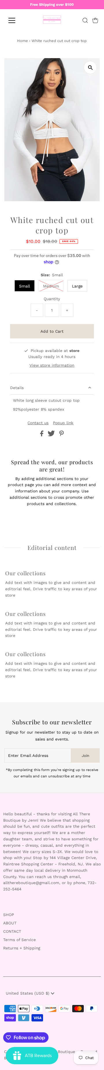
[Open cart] (95, 20)
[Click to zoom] (90, 67)
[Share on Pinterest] (61, 435)
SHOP (8, 914)
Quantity (52, 298)
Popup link (63, 423)
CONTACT (12, 931)
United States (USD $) (28, 993)
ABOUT (9, 923)
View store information (51, 365)
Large (77, 286)
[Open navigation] (15, 20)
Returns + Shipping (21, 948)
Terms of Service (19, 939)
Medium (51, 286)
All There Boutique (58, 1051)
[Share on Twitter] (52, 435)
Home (22, 41)
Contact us (38, 423)
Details (17, 387)
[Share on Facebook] (42, 435)
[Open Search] (85, 20)
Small (24, 286)
